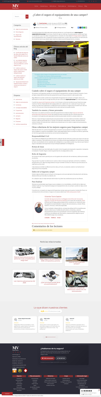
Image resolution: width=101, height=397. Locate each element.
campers (18, 116)
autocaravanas (20, 113)
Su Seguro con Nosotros (66, 381)
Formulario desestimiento (82, 387)
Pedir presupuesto (48, 358)
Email (59, 217)
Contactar (66, 383)
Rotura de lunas (43, 81)
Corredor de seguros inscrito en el (54, 199)
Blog (85, 6)
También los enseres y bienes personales (50, 76)
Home (36, 6)
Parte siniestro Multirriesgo (50, 381)
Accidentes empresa (35, 387)
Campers (35, 381)
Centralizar (34, 388)
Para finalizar (42, 86)
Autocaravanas (19, 380)
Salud (35, 385)
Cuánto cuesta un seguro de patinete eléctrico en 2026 (19, 77)
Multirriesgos (19, 383)
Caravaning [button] (43, 6)
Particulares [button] (61, 6)
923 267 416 (62, 358)
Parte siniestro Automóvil (50, 380)
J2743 (83, 200)
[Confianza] (14, 370)
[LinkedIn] (94, 1)
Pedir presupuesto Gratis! (73, 192)
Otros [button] (79, 6)
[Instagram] (96, 1)
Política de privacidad (82, 380)
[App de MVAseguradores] (25, 370)
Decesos (18, 39)
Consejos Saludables (21, 107)
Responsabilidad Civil (45, 79)
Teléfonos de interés (50, 378)
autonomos (19, 99)
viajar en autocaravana (22, 29)
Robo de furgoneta (44, 82)
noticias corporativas (21, 124)
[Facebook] (89, 1)
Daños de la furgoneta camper (47, 84)
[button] (44, 337)
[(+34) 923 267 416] (76, 1)
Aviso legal (81, 378)
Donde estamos (66, 380)
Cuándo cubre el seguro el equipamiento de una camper (51, 74)
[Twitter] (91, 1)
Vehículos (19, 381)
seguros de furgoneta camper (46, 102)
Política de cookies (82, 381)
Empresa (18, 121)
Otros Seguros (19, 32)
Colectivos (19, 385)
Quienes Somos (66, 378)
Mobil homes (35, 383)
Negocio (18, 118)
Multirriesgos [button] (71, 6)
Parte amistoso (50, 383)
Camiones (18, 105)
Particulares (19, 387)
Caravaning (19, 378)
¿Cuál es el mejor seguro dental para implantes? (43, 223)
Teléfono (53, 217)
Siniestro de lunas (50, 385)
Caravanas (34, 380)
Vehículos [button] (52, 6)
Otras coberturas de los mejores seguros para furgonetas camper (53, 78)
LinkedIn (47, 217)
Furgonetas (19, 110)
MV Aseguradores (77, 35)
